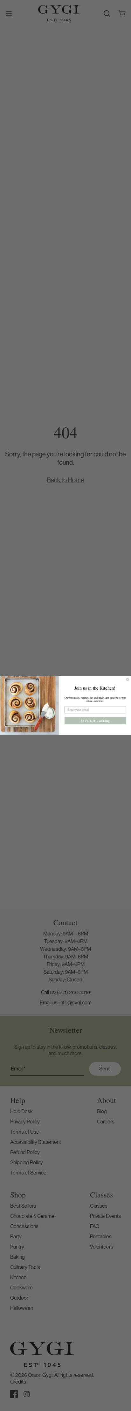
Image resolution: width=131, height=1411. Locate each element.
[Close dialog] (128, 679)
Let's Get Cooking (95, 720)
